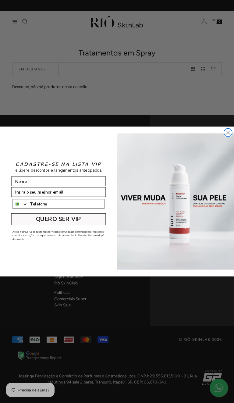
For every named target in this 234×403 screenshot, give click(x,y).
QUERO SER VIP (58, 219)
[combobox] (20, 204)
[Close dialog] (228, 132)
